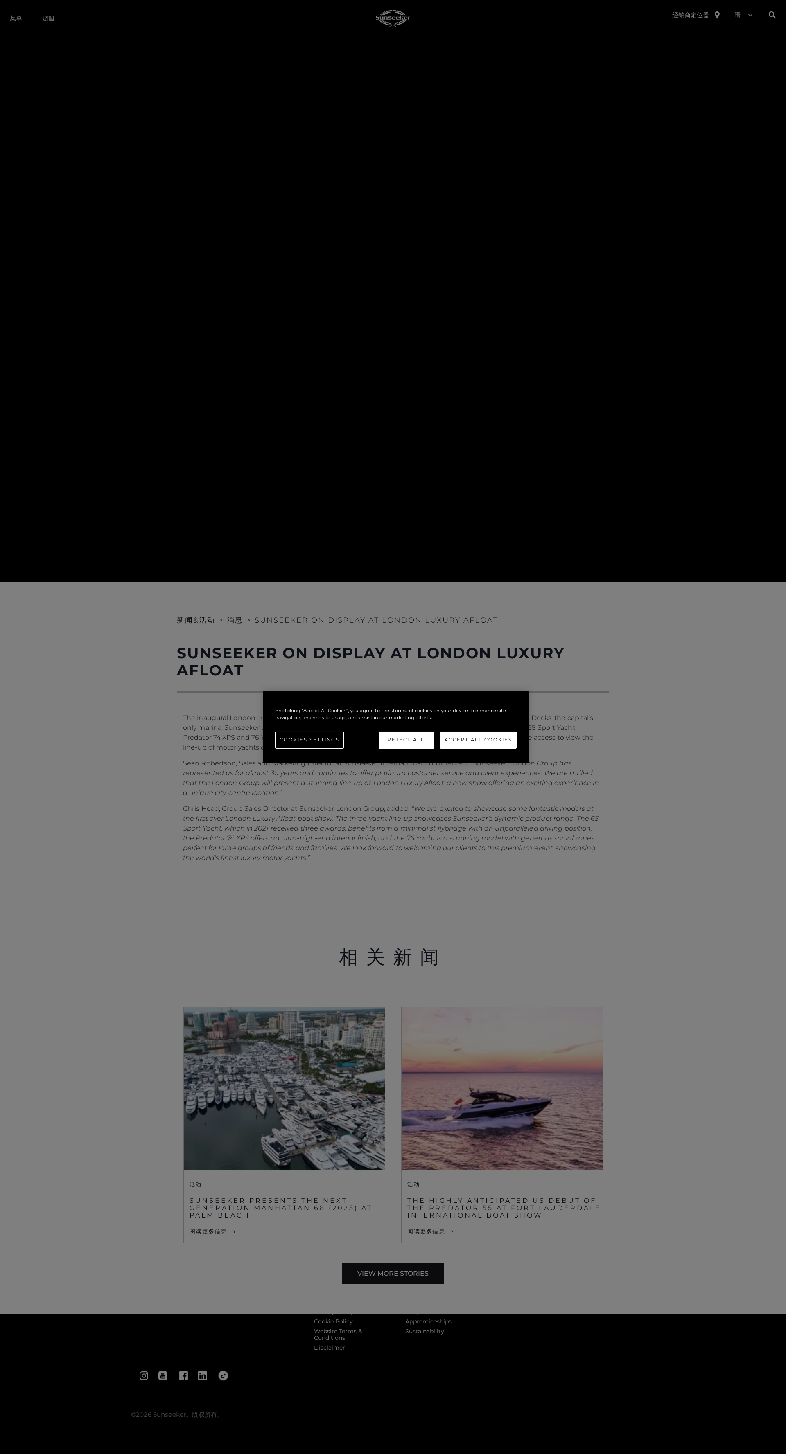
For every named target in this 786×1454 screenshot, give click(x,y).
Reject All (406, 740)
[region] (396, 727)
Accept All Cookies (478, 740)
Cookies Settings (309, 740)
